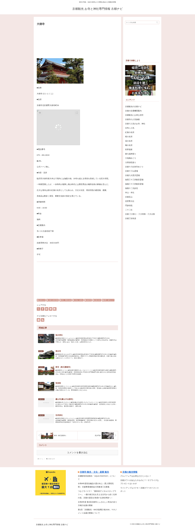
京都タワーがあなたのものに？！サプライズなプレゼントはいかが (139, 482)
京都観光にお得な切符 (134, 115)
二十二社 (128, 210)
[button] (54, 309)
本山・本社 (129, 193)
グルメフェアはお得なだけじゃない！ (135, 476)
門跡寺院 (128, 206)
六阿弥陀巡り (130, 162)
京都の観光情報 (129, 472)
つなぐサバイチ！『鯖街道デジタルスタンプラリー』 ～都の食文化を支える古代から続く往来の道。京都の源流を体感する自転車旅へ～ (97, 494)
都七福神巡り (130, 154)
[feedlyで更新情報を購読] (38, 320)
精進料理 (88, 300)
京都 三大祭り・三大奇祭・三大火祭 (140, 214)
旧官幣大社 (129, 201)
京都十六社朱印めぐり (134, 167)
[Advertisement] (77, 41)
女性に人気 (129, 128)
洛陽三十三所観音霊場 (134, 184)
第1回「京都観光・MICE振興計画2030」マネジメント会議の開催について (97, 511)
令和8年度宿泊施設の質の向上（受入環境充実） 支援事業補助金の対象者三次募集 (96, 485)
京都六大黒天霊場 (53, 300)
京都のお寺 (42, 300)
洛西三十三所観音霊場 (134, 180)
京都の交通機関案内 (133, 111)
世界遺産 (128, 149)
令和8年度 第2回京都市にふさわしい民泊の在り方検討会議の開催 (97, 503)
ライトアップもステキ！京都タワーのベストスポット (139, 489)
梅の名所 (128, 145)
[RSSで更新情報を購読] (42, 320)
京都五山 (128, 197)
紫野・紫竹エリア (109, 300)
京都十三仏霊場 (131, 171)
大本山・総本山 (79, 300)
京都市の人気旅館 (132, 119)
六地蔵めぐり (130, 158)
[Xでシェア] (38, 309)
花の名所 (128, 141)
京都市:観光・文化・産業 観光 (94, 472)
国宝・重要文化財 (66, 300)
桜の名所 (128, 137)
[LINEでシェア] (50, 309)
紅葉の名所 (98, 300)
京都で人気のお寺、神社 (135, 124)
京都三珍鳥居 (130, 218)
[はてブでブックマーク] (46, 309)
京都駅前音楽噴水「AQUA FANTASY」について (96, 477)
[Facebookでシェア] (42, 309)
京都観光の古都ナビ (133, 107)
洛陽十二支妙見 (131, 188)
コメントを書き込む (77, 452)
